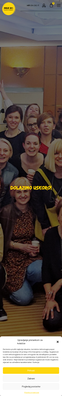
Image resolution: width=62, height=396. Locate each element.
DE (35, 5)
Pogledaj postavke (31, 386)
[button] (57, 341)
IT (38, 5)
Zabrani (31, 378)
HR (28, 5)
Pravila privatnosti (31, 393)
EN (31, 5)
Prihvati (31, 370)
